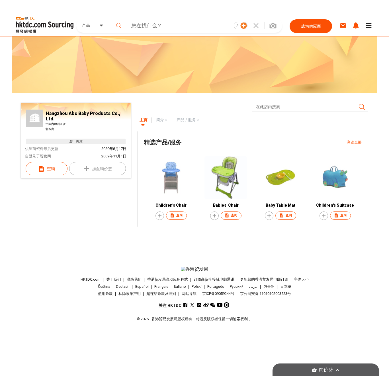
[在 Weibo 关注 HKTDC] (206, 305)
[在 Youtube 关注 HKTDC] (219, 305)
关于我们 (113, 279)
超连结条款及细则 (161, 293)
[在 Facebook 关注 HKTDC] (185, 305)
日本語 (285, 286)
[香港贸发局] (194, 269)
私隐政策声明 (129, 293)
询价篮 (326, 370)
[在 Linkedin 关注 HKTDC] (199, 305)
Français (161, 286)
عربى (253, 286)
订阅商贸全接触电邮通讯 (214, 279)
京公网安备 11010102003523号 (265, 293)
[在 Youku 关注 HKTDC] (226, 305)
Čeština (104, 286)
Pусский (236, 286)
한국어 (269, 286)
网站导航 (189, 293)
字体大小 (301, 279)
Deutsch (123, 286)
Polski (197, 286)
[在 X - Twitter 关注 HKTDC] (192, 305)
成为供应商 (311, 26)
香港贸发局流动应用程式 (167, 279)
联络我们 (134, 279)
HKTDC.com (91, 279)
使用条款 (105, 293)
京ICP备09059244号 (218, 293)
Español (142, 286)
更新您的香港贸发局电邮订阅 (264, 279)
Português (215, 286)
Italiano (180, 286)
